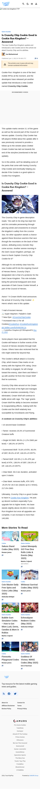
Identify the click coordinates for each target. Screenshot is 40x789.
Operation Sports (20, 755)
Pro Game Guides (20, 725)
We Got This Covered (20, 743)
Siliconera (20, 740)
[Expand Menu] (32, 4)
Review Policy (6, 708)
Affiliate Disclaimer (8, 705)
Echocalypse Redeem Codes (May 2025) (28, 620)
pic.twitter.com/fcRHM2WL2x (14, 327)
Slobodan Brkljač (8, 597)
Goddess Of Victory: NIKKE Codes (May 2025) (29, 659)
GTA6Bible (20, 770)
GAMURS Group (33, 775)
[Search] (23, 4)
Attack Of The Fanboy (20, 734)
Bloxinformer (20, 767)
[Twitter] (15, 693)
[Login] (36, 4)
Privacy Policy (22, 708)
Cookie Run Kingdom (20, 498)
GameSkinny (20, 752)
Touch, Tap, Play (20, 761)
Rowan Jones (7, 552)
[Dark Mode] (27, 4)
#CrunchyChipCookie (21, 317)
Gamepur (20, 731)
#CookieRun (14, 324)
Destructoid (20, 746)
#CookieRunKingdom (29, 324)
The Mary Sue (20, 758)
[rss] (4, 693)
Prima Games (20, 737)
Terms (19, 705)
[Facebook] (9, 693)
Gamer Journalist (20, 749)
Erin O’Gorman (26, 666)
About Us (5, 702)
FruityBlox (20, 764)
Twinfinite (20, 728)
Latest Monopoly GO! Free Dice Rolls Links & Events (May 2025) (29, 552)
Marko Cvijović (26, 561)
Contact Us (21, 702)
